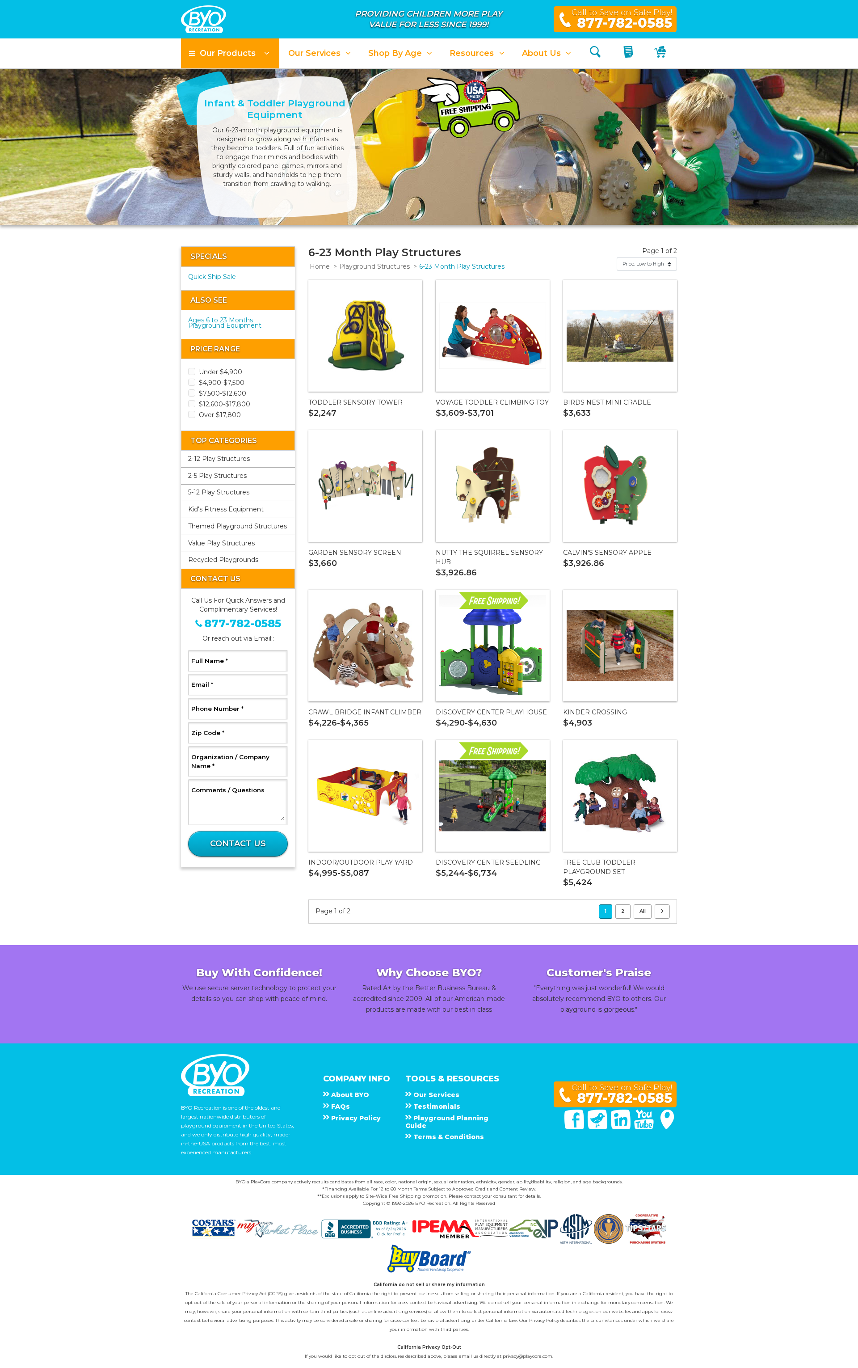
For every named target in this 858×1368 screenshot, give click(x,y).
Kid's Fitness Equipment (226, 509)
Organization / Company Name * (230, 761)
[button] (230, 53)
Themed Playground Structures (237, 526)
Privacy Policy (544, 1320)
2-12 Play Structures (219, 459)
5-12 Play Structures (218, 492)
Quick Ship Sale (212, 277)
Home (320, 266)
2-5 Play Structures (217, 476)
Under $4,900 (220, 372)
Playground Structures (374, 266)
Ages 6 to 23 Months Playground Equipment (224, 322)
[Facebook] (575, 1127)
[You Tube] (645, 1127)
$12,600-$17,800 (224, 404)
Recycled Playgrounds (223, 560)
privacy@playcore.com (527, 1356)
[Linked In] (621, 1127)
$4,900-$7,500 (221, 383)
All (642, 911)
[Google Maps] (667, 1127)
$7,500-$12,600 (222, 393)
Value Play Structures (221, 543)
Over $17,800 (220, 415)
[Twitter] (598, 1127)
